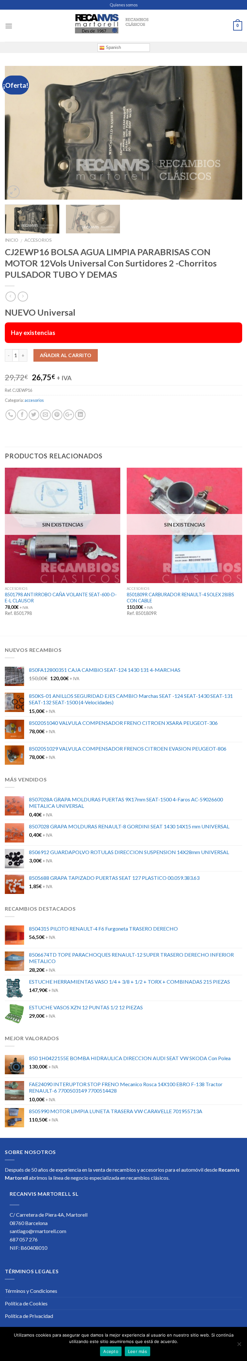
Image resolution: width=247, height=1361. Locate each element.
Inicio (11, 240)
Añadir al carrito (66, 355)
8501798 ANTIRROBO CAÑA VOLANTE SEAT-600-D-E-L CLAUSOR (61, 597)
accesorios (38, 240)
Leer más (137, 1351)
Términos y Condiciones (31, 1291)
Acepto (110, 1351)
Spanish (113, 47)
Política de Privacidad (29, 1316)
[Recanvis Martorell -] (123, 26)
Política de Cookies (26, 1303)
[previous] (17, 133)
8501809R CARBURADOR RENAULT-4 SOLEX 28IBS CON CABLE (180, 597)
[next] (229, 133)
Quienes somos (124, 4)
